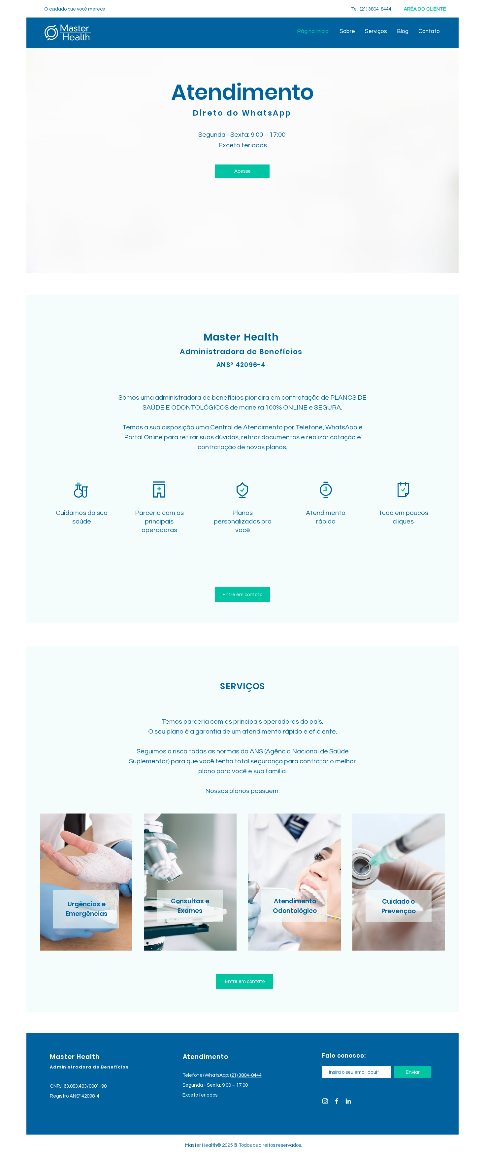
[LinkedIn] (348, 1101)
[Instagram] (325, 1101)
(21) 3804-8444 (246, 1075)
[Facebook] (336, 1101)
